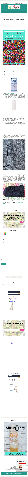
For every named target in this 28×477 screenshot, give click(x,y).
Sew (5, 205)
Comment (2, 242)
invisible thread (15, 96)
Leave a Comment (17, 22)
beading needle (8, 72)
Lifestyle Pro (11, 473)
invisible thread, (7, 93)
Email (2, 255)
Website (2, 259)
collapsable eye (15, 72)
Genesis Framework (16, 473)
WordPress (19, 473)
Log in (21, 473)
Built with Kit (14, 225)
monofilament (12, 93)
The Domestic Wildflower (14, 7)
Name (2, 252)
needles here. (7, 75)
